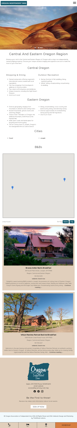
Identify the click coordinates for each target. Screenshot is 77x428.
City (72, 222)
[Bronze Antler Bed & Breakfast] (38, 246)
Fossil (11, 138)
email (35, 386)
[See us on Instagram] (42, 391)
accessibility (32, 388)
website (34, 279)
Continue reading (56, 352)
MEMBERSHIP (66, 425)
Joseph (42, 138)
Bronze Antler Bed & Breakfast (38, 268)
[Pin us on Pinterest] (38, 391)
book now (41, 279)
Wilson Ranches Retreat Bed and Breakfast (38, 335)
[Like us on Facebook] (35, 391)
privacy (39, 388)
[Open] (74, 3)
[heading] (38, 54)
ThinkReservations (39, 418)
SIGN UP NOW (38, 407)
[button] (12, 188)
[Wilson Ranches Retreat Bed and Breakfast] (38, 313)
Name (66, 222)
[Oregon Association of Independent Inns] (13, 4)
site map (46, 388)
